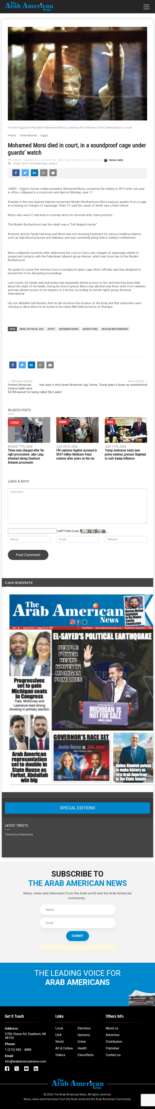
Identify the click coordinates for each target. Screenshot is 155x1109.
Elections (84, 1101)
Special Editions (77, 880)
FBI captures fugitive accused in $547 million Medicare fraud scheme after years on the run (76, 527)
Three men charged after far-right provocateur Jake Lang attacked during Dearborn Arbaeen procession (26, 529)
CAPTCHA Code (68, 603)
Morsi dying (90, 329)
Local (59, 1101)
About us (112, 1101)
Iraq (110, 494)
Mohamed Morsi (69, 329)
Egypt (44, 135)
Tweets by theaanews (19, 907)
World (53, 163)
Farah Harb (116, 160)
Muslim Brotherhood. (115, 329)
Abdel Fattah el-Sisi (31, 329)
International (28, 135)
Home (12, 135)
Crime (16, 163)
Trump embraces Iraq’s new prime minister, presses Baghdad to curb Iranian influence (125, 527)
